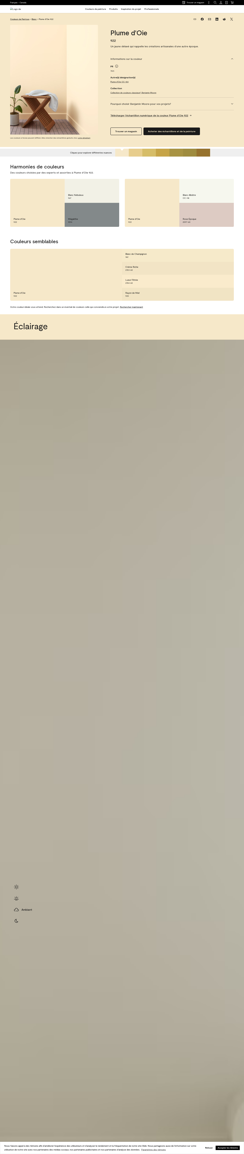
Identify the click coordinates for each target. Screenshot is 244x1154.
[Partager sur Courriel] (209, 19)
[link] (226, 2)
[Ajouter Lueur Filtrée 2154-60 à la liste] (227, 281)
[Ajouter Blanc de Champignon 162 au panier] (220, 255)
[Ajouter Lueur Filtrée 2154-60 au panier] (220, 281)
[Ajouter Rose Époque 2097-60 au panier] (220, 208)
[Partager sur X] (231, 19)
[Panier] (232, 2)
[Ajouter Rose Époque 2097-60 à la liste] (227, 208)
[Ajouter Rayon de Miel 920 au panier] (220, 294)
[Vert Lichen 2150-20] (176, 153)
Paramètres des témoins (153, 1149)
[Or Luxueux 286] (149, 153)
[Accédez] (221, 2)
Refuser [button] (209, 1148)
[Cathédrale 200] (135, 153)
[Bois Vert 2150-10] (190, 153)
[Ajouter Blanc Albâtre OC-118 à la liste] (227, 184)
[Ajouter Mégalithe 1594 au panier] (105, 208)
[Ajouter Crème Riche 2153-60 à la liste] (227, 268)
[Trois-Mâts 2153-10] (203, 153)
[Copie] (194, 19)
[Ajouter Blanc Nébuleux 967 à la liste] (113, 184)
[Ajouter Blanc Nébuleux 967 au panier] (105, 184)
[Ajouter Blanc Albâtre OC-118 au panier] (220, 184)
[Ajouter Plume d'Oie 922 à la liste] (58, 184)
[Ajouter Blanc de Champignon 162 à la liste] (227, 255)
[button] (215, 2)
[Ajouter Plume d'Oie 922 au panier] (50, 184)
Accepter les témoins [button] (228, 1148)
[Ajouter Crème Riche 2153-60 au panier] (220, 268)
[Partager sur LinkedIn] (216, 19)
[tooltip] (116, 66)
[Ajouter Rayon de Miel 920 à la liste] (227, 294)
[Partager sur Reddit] (224, 19)
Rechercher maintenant (131, 307)
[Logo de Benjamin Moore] (19, 9)
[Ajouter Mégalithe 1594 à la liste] (113, 208)
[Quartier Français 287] (162, 153)
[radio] (16, 887)
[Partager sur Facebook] (202, 19)
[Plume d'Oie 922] (122, 153)
